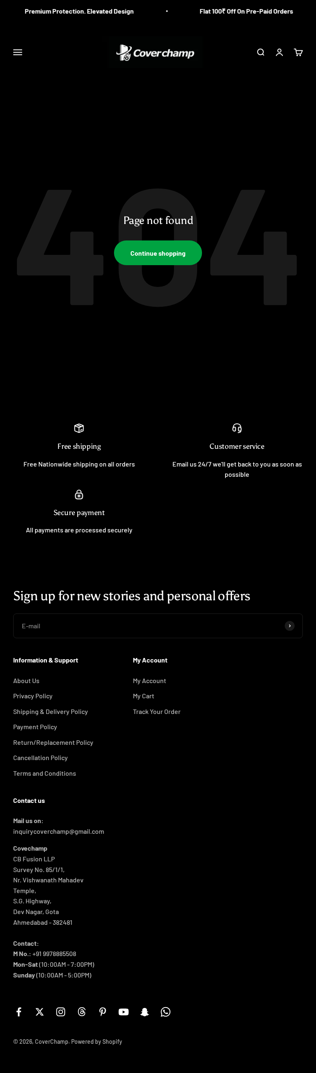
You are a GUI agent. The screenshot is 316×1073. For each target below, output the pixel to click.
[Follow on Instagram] (60, 1011)
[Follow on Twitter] (39, 1011)
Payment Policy (35, 726)
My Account (149, 680)
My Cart (143, 696)
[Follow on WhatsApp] (165, 1011)
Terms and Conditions (44, 773)
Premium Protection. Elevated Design (71, 11)
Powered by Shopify (96, 1041)
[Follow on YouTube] (123, 1011)
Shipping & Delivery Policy (50, 711)
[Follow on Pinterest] (102, 1011)
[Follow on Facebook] (18, 1011)
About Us (26, 680)
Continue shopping (158, 253)
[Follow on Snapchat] (144, 1011)
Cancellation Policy (40, 757)
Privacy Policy (33, 696)
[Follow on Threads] (81, 1011)
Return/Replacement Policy (53, 742)
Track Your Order (157, 711)
